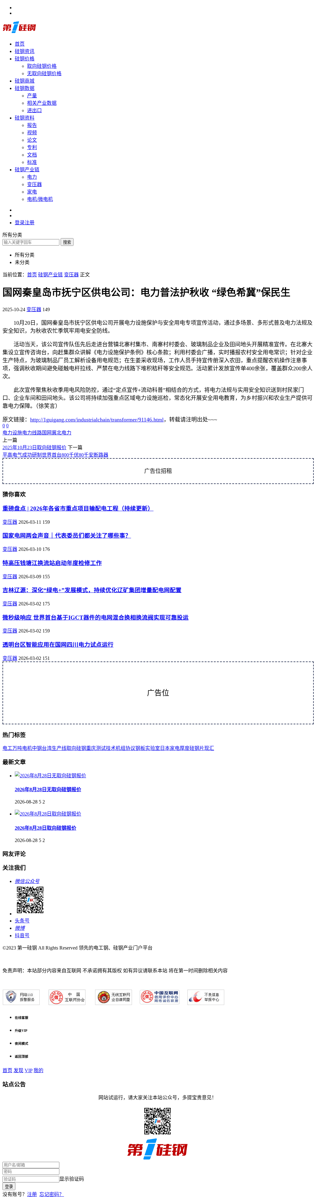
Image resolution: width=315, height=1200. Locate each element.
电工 (7, 748)
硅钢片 (196, 748)
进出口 (34, 110)
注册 (32, 1194)
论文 (32, 140)
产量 (32, 95)
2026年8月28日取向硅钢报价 (45, 828)
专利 (32, 147)
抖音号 (22, 935)
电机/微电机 (40, 199)
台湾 (47, 748)
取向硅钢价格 (42, 66)
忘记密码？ (51, 1194)
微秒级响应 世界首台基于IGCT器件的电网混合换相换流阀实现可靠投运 (95, 617)
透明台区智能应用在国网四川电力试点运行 (58, 644)
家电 (32, 191)
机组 (121, 748)
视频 (32, 132)
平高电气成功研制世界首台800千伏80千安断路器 (55, 455)
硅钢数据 (24, 88)
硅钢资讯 (24, 51)
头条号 (22, 920)
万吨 (17, 748)
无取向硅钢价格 (44, 73)
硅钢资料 (24, 117)
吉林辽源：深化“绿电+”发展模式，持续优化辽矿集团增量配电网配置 (91, 590)
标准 (32, 162)
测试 (101, 748)
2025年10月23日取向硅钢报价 (34, 447)
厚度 (184, 748)
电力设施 (12, 432)
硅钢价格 (24, 58)
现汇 (209, 748)
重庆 (91, 748)
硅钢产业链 (27, 169)
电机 (27, 748)
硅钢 (81, 748)
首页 (20, 44)
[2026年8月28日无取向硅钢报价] (50, 775)
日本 (165, 748)
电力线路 (32, 432)
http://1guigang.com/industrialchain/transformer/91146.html (97, 420)
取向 (71, 748)
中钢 (37, 748)
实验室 (152, 748)
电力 (32, 177)
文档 (32, 154)
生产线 (59, 748)
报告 (32, 125)
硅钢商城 (24, 80)
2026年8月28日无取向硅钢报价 (48, 789)
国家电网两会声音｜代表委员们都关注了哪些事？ (66, 535)
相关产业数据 (42, 103)
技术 (111, 748)
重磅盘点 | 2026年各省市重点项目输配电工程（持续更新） (78, 508)
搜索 (67, 242)
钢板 (140, 748)
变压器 (34, 184)
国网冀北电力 (56, 432)
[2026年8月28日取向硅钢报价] (48, 813)
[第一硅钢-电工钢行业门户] (19, 32)
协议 (130, 748)
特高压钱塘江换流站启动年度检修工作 (52, 563)
